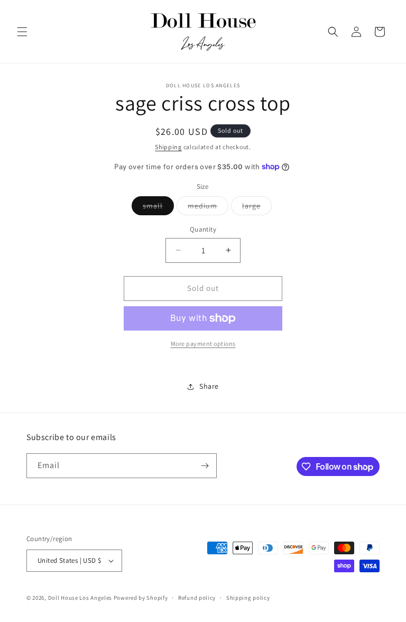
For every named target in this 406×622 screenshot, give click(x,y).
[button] (22, 31)
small (158, 207)
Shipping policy (248, 597)
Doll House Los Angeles (80, 597)
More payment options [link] (203, 343)
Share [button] (209, 386)
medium (208, 207)
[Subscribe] (204, 465)
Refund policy (197, 597)
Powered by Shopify (141, 597)
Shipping (168, 147)
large (257, 207)
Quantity (203, 229)
